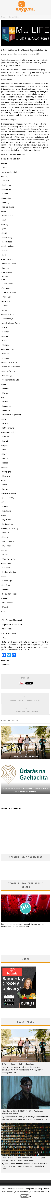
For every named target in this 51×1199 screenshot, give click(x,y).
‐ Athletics (5, 180)
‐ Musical (4, 554)
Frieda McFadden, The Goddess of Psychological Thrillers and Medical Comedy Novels (23, 1159)
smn (4, 54)
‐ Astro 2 (4, 327)
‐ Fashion (5, 436)
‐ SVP (3, 611)
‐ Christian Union (7, 349)
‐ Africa (4, 310)
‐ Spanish (5, 598)
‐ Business (5, 332)
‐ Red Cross (6, 585)
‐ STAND (4, 607)
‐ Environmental (7, 432)
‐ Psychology (6, 581)
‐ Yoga (3, 637)
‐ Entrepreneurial (7, 428)
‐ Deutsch (5, 388)
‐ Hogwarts (5, 476)
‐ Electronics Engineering (11, 415)
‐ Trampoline (6, 288)
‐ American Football (9, 172)
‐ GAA (3, 211)
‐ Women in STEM (8, 633)
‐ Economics (6, 406)
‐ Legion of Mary (8, 524)
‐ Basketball (6, 189)
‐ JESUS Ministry (7, 498)
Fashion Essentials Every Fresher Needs (25, 700)
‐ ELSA (3, 419)
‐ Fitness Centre (7, 207)
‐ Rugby (4, 255)
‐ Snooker (5, 268)
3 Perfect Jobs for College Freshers (25, 756)
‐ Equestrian (6, 198)
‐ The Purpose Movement (11, 620)
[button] (25, 33)
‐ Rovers (4, 250)
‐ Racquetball (6, 242)
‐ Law (3, 515)
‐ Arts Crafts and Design (10, 323)
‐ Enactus (5, 423)
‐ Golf (3, 220)
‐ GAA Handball (7, 215)
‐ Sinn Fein (5, 589)
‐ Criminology (6, 375)
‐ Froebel (4, 463)
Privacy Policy (25, 1196)
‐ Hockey (4, 224)
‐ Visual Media (6, 629)
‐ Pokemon (5, 567)
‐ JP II (3, 502)
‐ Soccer (4, 277)
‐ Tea (3, 615)
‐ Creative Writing (8, 371)
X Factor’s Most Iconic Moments (25, 711)
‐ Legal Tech (6, 519)
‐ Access (4, 305)
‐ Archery (4, 176)
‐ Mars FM (5, 532)
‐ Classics (5, 353)
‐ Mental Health (7, 541)
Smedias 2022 (34, 54)
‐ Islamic (4, 489)
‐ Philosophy (6, 563)
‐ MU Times (6, 546)
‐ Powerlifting (6, 237)
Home (3, 17)
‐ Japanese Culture (8, 493)
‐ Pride (3, 576)
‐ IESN (3, 480)
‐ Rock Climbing (7, 246)
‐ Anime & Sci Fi (7, 314)
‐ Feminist (5, 441)
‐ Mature (4, 537)
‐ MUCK (4, 233)
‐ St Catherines (7, 602)
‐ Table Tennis (7, 284)
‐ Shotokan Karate (8, 263)
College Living (17, 54)
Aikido (5, 167)
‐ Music (4, 550)
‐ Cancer (4, 336)
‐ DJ (2, 397)
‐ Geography (6, 471)
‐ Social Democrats (9, 594)
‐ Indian (4, 484)
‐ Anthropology (7, 318)
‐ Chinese (5, 345)
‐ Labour (4, 506)
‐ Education (5, 410)
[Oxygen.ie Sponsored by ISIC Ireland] (25, 921)
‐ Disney (4, 393)
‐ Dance (4, 384)
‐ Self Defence (7, 259)
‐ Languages (6, 511)
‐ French (4, 458)
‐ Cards (4, 340)
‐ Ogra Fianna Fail (8, 559)
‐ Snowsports (6, 272)
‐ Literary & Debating (9, 528)
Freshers (25, 54)
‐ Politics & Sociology (9, 572)
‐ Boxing (4, 194)
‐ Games (4, 467)
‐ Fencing (5, 202)
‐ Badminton (6, 185)
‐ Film (3, 450)
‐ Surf (3, 279)
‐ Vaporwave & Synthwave (11, 624)
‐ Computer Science (9, 362)
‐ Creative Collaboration (10, 367)
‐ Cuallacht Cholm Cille (10, 380)
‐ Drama (4, 401)
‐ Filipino (4, 445)
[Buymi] (18, 1008)
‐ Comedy (5, 358)
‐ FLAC (4, 454)
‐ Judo (3, 228)
